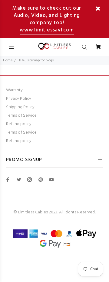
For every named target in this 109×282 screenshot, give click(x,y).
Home (7, 60)
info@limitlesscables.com (54, 219)
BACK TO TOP (54, 269)
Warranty (14, 90)
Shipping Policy (20, 107)
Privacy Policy (18, 98)
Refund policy (18, 124)
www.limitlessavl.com (47, 30)
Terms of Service (21, 115)
